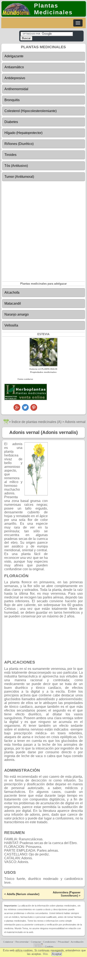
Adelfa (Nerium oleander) (23, 894)
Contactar (36, 942)
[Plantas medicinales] (6, 423)
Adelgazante (13, 56)
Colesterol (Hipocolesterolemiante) (30, 111)
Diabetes (11, 122)
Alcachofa (11, 292)
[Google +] (17, 409)
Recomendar (22, 942)
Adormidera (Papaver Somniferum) (66, 894)
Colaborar (8, 942)
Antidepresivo (14, 78)
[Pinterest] (33, 409)
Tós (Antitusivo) (16, 165)
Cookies (49, 946)
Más (45, 954)
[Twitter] (25, 409)
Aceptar (56, 954)
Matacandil (12, 303)
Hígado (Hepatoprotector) (23, 133)
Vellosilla (11, 325)
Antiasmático (14, 67)
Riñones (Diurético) (19, 144)
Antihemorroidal (16, 89)
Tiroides (10, 155)
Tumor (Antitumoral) (19, 176)
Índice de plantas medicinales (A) (36, 422)
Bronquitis (12, 100)
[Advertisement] (43, 228)
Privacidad (63, 942)
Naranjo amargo (16, 314)
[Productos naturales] (25, 399)
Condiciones (49, 942)
